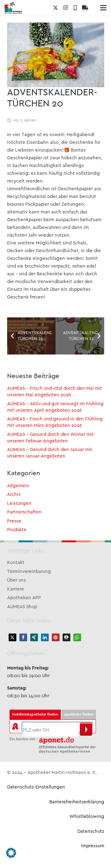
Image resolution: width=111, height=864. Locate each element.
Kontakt (15, 562)
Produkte (17, 529)
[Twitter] (55, 8)
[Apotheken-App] (75, 8)
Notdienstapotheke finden (35, 714)
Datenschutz (90, 831)
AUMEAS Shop (22, 606)
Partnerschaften (24, 512)
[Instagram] (65, 8)
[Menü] (103, 7)
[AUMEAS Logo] (13, 8)
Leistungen (19, 503)
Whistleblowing (86, 816)
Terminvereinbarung (29, 571)
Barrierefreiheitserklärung (76, 802)
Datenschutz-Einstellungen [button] (36, 787)
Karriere (15, 589)
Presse (14, 521)
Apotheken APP (24, 597)
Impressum (92, 846)
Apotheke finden (78, 714)
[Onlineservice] (85, 8)
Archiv (14, 494)
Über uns (16, 580)
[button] (12, 637)
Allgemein (18, 486)
